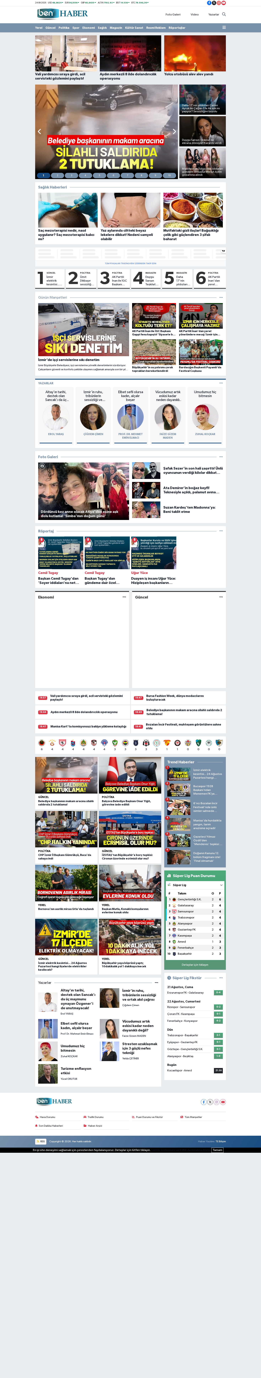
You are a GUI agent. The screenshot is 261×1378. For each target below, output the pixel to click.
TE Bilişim (221, 1141)
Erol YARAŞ (56, 434)
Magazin (116, 27)
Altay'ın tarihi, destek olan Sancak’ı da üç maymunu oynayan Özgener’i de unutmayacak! (56, 396)
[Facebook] (204, 1102)
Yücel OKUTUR (69, 1079)
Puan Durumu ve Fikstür (149, 1117)
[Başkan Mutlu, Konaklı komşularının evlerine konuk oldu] (130, 883)
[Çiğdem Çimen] (93, 416)
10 (169, 175)
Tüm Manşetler (193, 1117)
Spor (75, 27)
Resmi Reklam (156, 27)
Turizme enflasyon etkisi (76, 1071)
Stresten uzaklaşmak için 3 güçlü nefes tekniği (139, 1048)
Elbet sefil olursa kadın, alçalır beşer (130, 396)
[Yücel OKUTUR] (48, 1073)
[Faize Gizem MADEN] (167, 416)
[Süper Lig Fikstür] (221, 978)
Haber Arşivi (95, 1125)
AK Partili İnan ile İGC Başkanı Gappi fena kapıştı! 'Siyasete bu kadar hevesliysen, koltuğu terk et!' (120, 281)
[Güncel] (221, 597)
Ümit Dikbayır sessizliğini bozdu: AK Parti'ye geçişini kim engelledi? (87, 281)
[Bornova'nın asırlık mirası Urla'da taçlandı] (66, 883)
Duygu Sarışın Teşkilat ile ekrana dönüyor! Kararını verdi (151, 281)
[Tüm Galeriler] (221, 457)
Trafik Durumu (96, 1117)
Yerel (38, 27)
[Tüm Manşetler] (221, 297)
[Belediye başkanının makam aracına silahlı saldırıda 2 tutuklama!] (66, 775)
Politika (64, 27)
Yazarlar (213, 14)
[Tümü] (221, 531)
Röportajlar (177, 27)
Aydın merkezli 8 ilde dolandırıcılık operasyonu (84, 712)
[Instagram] (216, 1102)
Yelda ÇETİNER (130, 1058)
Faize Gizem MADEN (134, 1036)
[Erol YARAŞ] (56, 416)
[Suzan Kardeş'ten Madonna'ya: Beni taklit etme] (146, 509)
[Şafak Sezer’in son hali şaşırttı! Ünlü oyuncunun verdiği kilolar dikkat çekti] (146, 470)
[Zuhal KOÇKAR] (205, 416)
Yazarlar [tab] (45, 383)
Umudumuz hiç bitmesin (205, 394)
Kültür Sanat (134, 27)
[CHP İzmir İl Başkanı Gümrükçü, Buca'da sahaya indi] (66, 829)
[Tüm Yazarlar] (221, 383)
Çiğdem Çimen (93, 434)
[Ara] (224, 14)
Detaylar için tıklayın (195, 964)
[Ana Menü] (224, 28)
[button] (40, 131)
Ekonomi (88, 27)
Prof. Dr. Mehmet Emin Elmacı (77, 1033)
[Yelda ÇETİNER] (109, 1051)
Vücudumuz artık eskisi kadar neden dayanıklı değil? (167, 396)
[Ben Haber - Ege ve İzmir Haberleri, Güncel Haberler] (62, 14)
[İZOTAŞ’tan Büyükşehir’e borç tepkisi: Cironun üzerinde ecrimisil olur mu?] (130, 829)
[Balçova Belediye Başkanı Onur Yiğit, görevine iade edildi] (130, 775)
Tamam (217, 1150)
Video (195, 14)
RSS (42, 1141)
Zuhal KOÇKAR (205, 434)
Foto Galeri (173, 14)
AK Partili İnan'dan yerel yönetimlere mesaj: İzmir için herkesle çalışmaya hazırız (216, 281)
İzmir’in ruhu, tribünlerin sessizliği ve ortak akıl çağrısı (93, 396)
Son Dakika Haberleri (51, 1125)
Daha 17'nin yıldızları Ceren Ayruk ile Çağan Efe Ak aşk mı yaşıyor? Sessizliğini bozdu (183, 281)
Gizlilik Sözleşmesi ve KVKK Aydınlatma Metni (181, 1150)
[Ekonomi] (124, 597)
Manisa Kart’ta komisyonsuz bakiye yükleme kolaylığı (88, 726)
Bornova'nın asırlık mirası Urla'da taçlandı (66, 909)
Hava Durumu (47, 1117)
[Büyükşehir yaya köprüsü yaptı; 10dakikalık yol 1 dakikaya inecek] (130, 937)
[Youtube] (223, 1102)
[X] (210, 1102)
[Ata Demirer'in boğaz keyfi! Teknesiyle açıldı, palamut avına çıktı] (146, 490)
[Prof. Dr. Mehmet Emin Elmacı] (130, 416)
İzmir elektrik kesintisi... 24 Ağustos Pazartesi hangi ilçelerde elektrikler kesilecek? (54, 281)
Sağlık (102, 27)
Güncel (50, 27)
